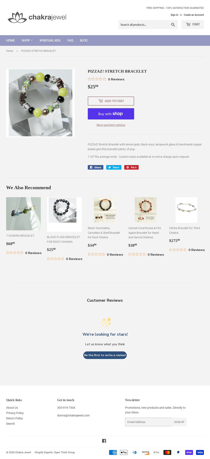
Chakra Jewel (23, 452)
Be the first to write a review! (105, 355)
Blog (84, 40)
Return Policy (14, 418)
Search (10, 423)
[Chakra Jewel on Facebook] (104, 441)
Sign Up (179, 422)
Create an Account (194, 15)
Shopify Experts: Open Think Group (55, 452)
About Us (12, 407)
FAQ (70, 40)
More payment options (111, 125)
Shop (26, 40)
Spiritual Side (50, 40)
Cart (196, 24)
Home (10, 40)
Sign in (174, 15)
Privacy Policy (15, 413)
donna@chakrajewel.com (73, 415)
